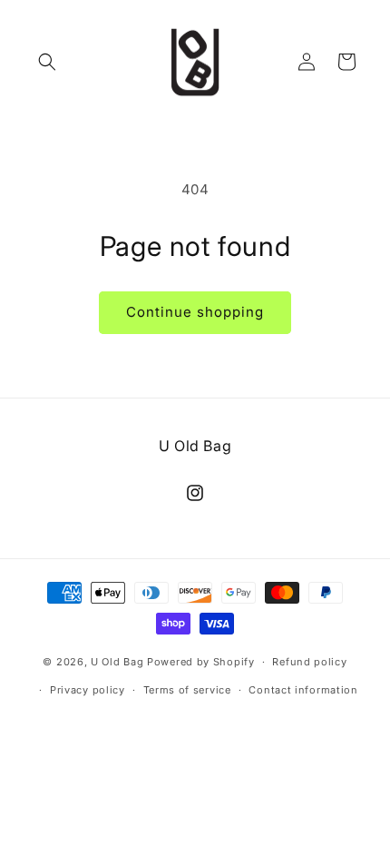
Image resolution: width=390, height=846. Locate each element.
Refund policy (309, 661)
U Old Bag (117, 661)
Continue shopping (195, 311)
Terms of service (187, 690)
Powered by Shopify (201, 661)
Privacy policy (87, 690)
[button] (47, 62)
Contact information (303, 690)
